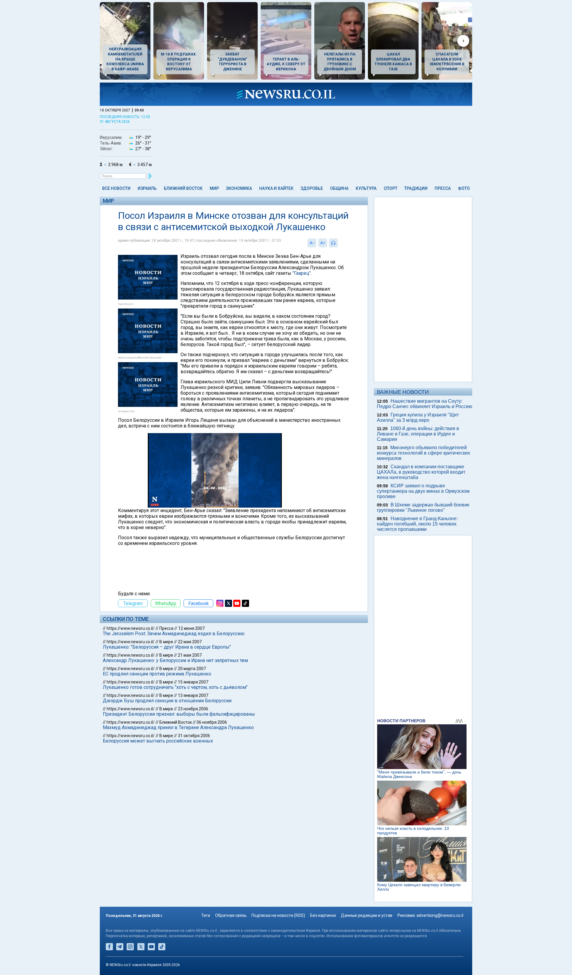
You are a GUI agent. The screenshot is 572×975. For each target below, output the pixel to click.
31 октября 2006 (194, 735)
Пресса (443, 188)
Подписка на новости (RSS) (278, 915)
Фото (464, 188)
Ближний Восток (183, 188)
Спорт (390, 188)
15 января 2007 (193, 682)
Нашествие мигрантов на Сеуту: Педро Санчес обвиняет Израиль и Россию (424, 404)
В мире (166, 641)
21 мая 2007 (190, 655)
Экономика (239, 188)
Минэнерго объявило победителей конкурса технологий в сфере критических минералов (423, 453)
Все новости (116, 188)
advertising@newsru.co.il (439, 915)
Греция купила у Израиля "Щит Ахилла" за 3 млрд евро (418, 417)
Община (339, 188)
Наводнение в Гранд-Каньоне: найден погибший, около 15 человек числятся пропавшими (417, 524)
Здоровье (312, 188)
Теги (205, 915)
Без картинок (323, 915)
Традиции (416, 188)
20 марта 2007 (192, 668)
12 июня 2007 (191, 628)
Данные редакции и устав (366, 915)
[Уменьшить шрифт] (311, 242)
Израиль (147, 188)
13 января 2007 (193, 695)
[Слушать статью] (339, 242)
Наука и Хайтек (276, 188)
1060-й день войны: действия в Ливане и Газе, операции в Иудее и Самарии (418, 434)
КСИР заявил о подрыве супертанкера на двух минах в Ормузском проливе (423, 491)
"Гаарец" (302, 273)
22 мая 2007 (190, 641)
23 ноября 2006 (193, 708)
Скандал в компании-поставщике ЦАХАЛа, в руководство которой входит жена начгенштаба (421, 472)
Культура (366, 188)
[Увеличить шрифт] (322, 242)
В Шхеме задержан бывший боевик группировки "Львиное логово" (423, 507)
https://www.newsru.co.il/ (131, 628)
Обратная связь (231, 915)
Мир (214, 188)
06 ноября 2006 (212, 722)
